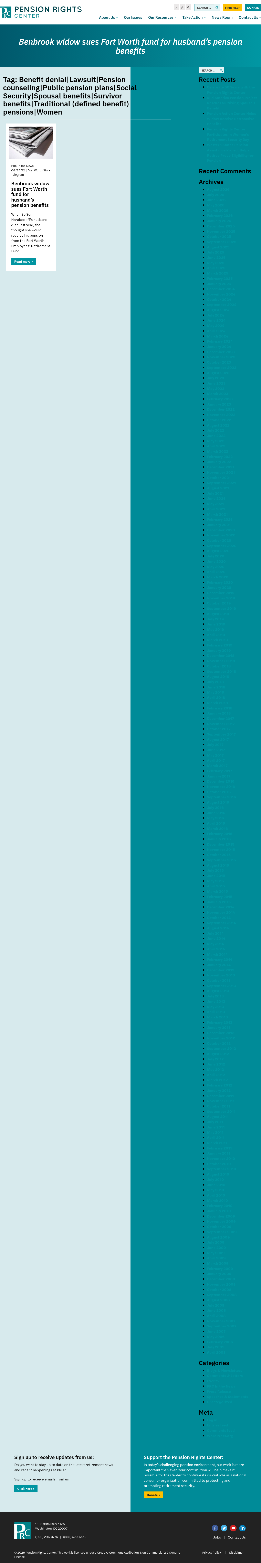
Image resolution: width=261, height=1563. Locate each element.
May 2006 (216, 1336)
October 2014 (219, 917)
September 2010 (221, 1168)
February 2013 (219, 1022)
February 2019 (219, 644)
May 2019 (215, 629)
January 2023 (219, 404)
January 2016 (219, 838)
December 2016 (220, 781)
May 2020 (216, 566)
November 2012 (221, 1037)
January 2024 (219, 346)
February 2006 (220, 1341)
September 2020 (222, 545)
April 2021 (216, 508)
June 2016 (216, 812)
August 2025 (218, 246)
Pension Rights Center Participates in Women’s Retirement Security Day (228, 134)
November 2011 (220, 1100)
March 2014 (217, 954)
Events (213, 1380)
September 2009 (222, 1231)
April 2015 (216, 885)
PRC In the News (221, 1386)
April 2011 (216, 1137)
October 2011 (218, 1106)
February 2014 (219, 959)
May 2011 (215, 1132)
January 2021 (219, 524)
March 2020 (217, 576)
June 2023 (216, 383)
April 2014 (216, 948)
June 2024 (216, 320)
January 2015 (219, 901)
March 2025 (217, 273)
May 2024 (215, 325)
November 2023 (221, 356)
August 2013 (218, 990)
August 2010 (218, 1174)
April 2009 (216, 1257)
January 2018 (219, 713)
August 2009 (218, 1237)
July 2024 (215, 315)
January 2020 (219, 587)
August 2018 (218, 676)
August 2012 (218, 1053)
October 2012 (219, 1043)
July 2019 (215, 618)
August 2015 (218, 865)
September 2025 (221, 241)
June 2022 (216, 435)
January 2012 (219, 1090)
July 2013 (215, 995)
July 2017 (215, 744)
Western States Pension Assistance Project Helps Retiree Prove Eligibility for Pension (230, 152)
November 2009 (221, 1221)
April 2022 (216, 445)
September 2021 (221, 482)
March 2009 (218, 1263)
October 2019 (219, 603)
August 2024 (218, 309)
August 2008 (218, 1299)
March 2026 (217, 210)
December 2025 (221, 225)
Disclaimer (236, 1552)
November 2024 (221, 294)
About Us (107, 17)
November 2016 (221, 786)
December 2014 (220, 906)
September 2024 (221, 304)
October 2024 (219, 299)
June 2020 (216, 561)
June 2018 (216, 686)
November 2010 (221, 1158)
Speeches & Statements (227, 1396)
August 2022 (218, 425)
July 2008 (216, 1305)
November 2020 (221, 534)
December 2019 (220, 592)
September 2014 (221, 922)
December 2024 (221, 288)
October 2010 (219, 1163)
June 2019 (216, 624)
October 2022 (219, 419)
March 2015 (217, 891)
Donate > (153, 1494)
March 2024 (217, 336)
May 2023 (215, 388)
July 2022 (215, 430)
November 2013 (221, 974)
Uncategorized (219, 1401)
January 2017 (218, 776)
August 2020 (218, 550)
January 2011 (218, 1153)
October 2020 (219, 540)
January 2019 (219, 650)
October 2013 (219, 980)
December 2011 (220, 1095)
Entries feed (217, 1424)
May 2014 (215, 943)
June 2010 (216, 1184)
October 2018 (219, 665)
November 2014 (221, 912)
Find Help (232, 7)
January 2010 (219, 1210)
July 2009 (216, 1242)
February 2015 (219, 896)
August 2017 (218, 739)
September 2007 (221, 1325)
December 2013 (220, 969)
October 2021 (219, 477)
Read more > (23, 261)
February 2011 (219, 1147)
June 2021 (216, 498)
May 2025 (215, 262)
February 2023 (220, 398)
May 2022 (215, 440)
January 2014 (219, 964)
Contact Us (237, 1537)
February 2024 (220, 341)
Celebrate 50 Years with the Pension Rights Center (231, 89)
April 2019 (216, 634)
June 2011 (216, 1127)
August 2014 (218, 927)
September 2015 (221, 859)
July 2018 (215, 681)
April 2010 (216, 1195)
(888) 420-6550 (74, 1536)
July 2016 (215, 807)
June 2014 (216, 938)
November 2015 (221, 849)
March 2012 (217, 1079)
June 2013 (216, 1001)
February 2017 (219, 770)
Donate (253, 7)
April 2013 (216, 1011)
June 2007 (216, 1331)
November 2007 (221, 1320)
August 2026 (218, 189)
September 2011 (221, 1111)
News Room (222, 17)
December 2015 (220, 844)
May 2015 (215, 880)
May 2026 (215, 204)
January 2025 (219, 283)
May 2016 (215, 817)
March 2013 (217, 1016)
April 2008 (216, 1315)
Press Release (219, 1391)
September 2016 (221, 796)
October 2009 (219, 1226)
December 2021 (220, 466)
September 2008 (222, 1294)
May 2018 (215, 692)
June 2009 (216, 1247)
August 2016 (218, 802)
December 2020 (221, 529)
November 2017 (221, 723)
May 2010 (215, 1189)
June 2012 (216, 1064)
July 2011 (215, 1121)
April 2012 (216, 1074)
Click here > (25, 1488)
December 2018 (220, 655)
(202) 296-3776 (46, 1536)
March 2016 (217, 828)
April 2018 (216, 697)
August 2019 (218, 613)
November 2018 (221, 660)
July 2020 (215, 555)
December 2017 (220, 718)
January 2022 (219, 461)
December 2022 (221, 409)
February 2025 (220, 278)
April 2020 (216, 571)
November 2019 (221, 597)
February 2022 (220, 456)
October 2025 (219, 236)
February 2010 (219, 1205)
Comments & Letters (225, 1375)
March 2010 (217, 1200)
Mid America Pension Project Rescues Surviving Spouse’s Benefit (232, 102)
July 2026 (215, 194)
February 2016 (219, 833)
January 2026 (219, 220)
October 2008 (219, 1289)
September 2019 (221, 608)
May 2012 (215, 1069)
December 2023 (221, 351)
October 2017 (218, 728)
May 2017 (215, 755)
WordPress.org (220, 1435)
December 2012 (220, 1032)
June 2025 (216, 257)
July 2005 (215, 1346)
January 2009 (219, 1273)
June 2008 (216, 1310)
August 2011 (218, 1116)
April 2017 (216, 760)
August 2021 (218, 487)
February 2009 (220, 1268)
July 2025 (215, 252)
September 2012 (221, 1048)
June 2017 (216, 749)
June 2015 (216, 875)
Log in (212, 1419)
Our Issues (133, 17)
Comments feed (221, 1430)
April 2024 (216, 330)
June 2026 (216, 199)
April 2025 (216, 267)
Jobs (217, 1537)
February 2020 (220, 582)
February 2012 (219, 1085)
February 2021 (219, 519)
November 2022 (221, 414)
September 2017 (221, 734)
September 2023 (221, 367)
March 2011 (217, 1142)
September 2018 (221, 671)
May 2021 (215, 503)
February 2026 (220, 215)
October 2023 (219, 362)
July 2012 (215, 1058)
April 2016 (216, 823)
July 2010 (215, 1179)
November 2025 (221, 231)
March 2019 (217, 639)
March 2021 (217, 514)
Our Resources (161, 17)
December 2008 (221, 1278)
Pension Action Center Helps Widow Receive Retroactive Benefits (231, 118)
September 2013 (221, 985)
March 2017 (217, 765)
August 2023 (218, 372)
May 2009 (216, 1252)
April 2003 (216, 1352)
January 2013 (219, 1027)
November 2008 (221, 1284)
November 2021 (221, 472)
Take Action (192, 17)
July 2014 (215, 933)
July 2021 (215, 493)
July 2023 (215, 377)
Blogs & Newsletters (224, 1370)
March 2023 (217, 393)
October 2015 (219, 854)
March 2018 (217, 702)
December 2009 (221, 1216)
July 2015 (215, 870)
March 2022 (217, 451)
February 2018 (219, 707)
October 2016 (219, 791)
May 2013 (215, 1006)
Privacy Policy (211, 1552)
